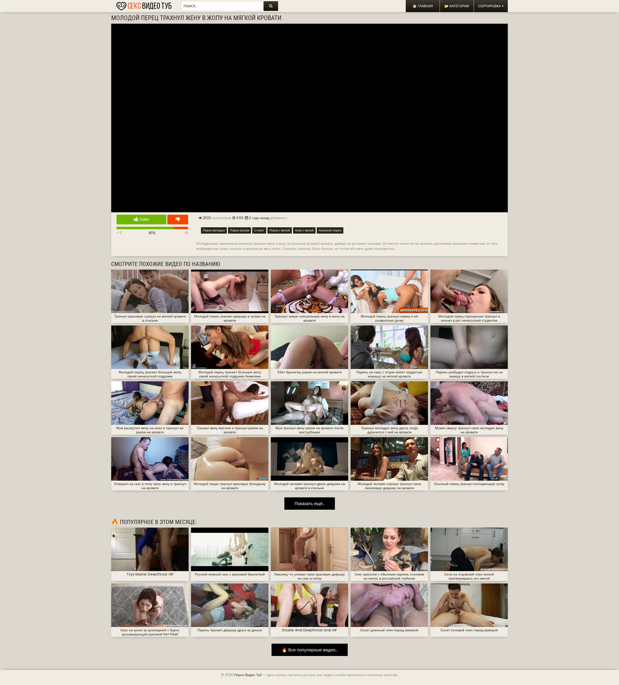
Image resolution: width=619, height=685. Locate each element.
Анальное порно (330, 230)
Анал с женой (304, 230)
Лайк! (143, 219)
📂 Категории (456, 6)
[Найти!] (271, 6)
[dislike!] (177, 219)
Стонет (259, 230)
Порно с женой (279, 230)
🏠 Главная (423, 6)
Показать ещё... (309, 504)
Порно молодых (214, 230)
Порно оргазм (239, 230)
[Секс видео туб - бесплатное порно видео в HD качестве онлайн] (144, 4)
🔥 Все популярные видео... (309, 650)
